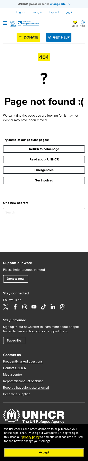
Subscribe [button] (14, 340)
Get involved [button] (44, 180)
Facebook (15, 307)
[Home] (24, 23)
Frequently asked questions (23, 361)
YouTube (34, 307)
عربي (68, 12)
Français (37, 12)
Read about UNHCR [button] (44, 159)
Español (54, 12)
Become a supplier (16, 394)
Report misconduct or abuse (23, 381)
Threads (62, 307)
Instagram (24, 307)
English (20, 12)
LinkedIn (52, 307)
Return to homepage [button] (44, 149)
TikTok (43, 307)
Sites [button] (82, 25)
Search (81, 212)
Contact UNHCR (14, 368)
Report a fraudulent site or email (26, 387)
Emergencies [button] (44, 170)
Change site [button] (58, 4)
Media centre (12, 374)
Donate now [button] (15, 278)
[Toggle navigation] (5, 23)
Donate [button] (75, 25)
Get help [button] (61, 37)
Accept (44, 452)
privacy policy (30, 437)
